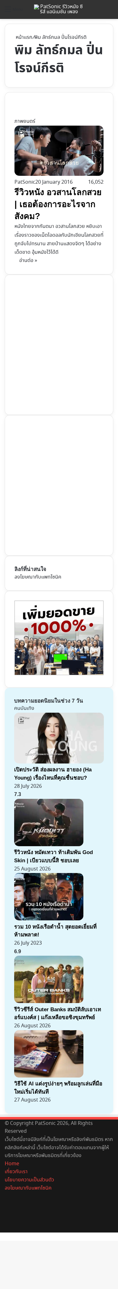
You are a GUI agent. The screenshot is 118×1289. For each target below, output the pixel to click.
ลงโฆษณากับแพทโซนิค (37, 577)
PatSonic (24, 182)
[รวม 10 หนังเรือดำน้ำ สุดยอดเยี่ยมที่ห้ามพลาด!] (48, 919)
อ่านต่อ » (28, 260)
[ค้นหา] (110, 12)
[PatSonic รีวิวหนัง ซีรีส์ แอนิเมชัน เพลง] (59, 9)
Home (12, 1163)
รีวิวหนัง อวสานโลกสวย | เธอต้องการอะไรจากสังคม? (58, 204)
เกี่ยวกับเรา (16, 1171)
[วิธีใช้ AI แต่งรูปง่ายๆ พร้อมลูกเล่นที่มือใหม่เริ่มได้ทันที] (48, 1076)
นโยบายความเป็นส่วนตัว (29, 1180)
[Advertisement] (59, 343)
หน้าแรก (23, 37)
